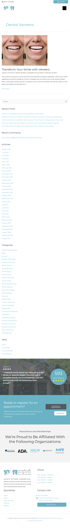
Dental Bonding (7, 268)
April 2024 (5, 214)
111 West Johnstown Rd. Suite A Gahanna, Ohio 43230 (48, 499)
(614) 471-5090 (8, 2)
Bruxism (4, 256)
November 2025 (7, 177)
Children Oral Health (9, 259)
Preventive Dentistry (9, 324)
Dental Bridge (6, 271)
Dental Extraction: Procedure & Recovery (28, 138)
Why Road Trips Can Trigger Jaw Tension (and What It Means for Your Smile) (28, 126)
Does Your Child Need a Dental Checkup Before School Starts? (23, 114)
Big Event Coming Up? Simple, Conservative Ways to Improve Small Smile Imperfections (32, 117)
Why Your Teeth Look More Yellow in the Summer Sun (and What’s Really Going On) (30, 123)
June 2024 (5, 208)
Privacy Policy (57, 518)
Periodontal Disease (8, 317)
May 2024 (5, 211)
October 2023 (6, 232)
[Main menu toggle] (64, 8)
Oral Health (6, 314)
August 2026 (6, 149)
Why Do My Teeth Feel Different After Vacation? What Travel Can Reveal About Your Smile (32, 120)
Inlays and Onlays (8, 305)
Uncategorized (7, 333)
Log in (4, 344)
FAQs (5, 498)
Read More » (6, 89)
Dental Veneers (21, 73)
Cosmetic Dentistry (8, 262)
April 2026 (5, 161)
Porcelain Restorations (9, 320)
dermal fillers (6, 299)
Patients (6, 503)
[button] (60, 1)
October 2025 (6, 180)
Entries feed (6, 348)
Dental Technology (8, 290)
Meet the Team (9, 500)
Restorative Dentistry (9, 327)
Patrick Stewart (7, 138)
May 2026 (5, 158)
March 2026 (6, 165)
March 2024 (6, 217)
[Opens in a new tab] (10, 451)
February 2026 (7, 168)
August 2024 (6, 201)
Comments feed (7, 351)
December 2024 (7, 189)
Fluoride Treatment (8, 302)
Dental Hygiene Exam (9, 284)
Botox (4, 253)
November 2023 (7, 229)
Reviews (6, 506)
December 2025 (7, 174)
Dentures (5, 296)
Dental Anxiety (7, 265)
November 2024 (7, 192)
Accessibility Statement (35, 520)
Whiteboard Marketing (44, 518)
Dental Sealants (7, 287)
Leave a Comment (8, 73)
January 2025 (6, 186)
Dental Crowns (7, 274)
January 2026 (6, 171)
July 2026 (5, 152)
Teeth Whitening (7, 330)
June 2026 (5, 155)
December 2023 (7, 226)
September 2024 (7, 198)
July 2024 (5, 205)
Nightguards (6, 308)
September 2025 (7, 183)
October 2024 (6, 195)
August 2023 (6, 238)
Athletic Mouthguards (9, 250)
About (6, 495)
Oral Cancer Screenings (10, 311)
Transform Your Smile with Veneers (26, 69)
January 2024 (6, 223)
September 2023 (7, 235)
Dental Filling (6, 281)
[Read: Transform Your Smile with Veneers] (24, 50)
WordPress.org (7, 354)
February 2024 (7, 220)
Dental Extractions (8, 278)
